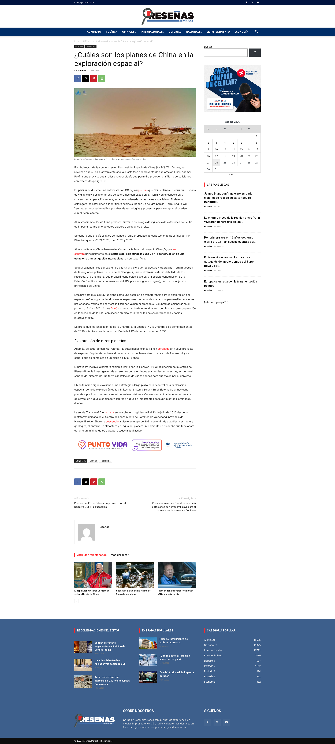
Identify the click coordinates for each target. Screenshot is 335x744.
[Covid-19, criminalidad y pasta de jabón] (148, 677)
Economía (241, 31)
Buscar (208, 46)
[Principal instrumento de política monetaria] (148, 643)
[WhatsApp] (101, 78)
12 (233, 149)
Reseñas (82, 70)
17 (216, 156)
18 (225, 156)
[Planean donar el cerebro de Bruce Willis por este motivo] (177, 575)
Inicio (76, 41)
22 (256, 156)
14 (249, 149)
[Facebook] (246, 2)
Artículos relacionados (92, 555)
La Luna (93, 460)
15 (256, 149)
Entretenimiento (218, 31)
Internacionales (152, 31)
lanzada (109, 412)
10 (216, 149)
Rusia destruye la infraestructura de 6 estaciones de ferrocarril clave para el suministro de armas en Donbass (174, 507)
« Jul (231, 174)
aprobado (163, 348)
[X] (252, 2)
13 (241, 149)
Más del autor (120, 555)
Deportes (175, 31)
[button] (256, 32)
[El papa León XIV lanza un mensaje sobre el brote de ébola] (93, 575)
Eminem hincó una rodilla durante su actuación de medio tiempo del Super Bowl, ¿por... (229, 261)
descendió (112, 421)
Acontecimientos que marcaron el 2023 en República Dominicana (112, 681)
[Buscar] (255, 53)
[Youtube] (258, 2)
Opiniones (129, 31)
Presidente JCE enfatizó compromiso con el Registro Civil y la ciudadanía (100, 505)
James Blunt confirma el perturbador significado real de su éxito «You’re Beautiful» (229, 198)
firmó (114, 308)
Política (111, 31)
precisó (143, 190)
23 (208, 162)
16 (208, 156)
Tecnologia (105, 460)
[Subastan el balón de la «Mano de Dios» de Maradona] (135, 575)
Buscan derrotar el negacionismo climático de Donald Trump (110, 646)
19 (233, 156)
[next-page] (82, 601)
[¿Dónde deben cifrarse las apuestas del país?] (148, 660)
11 (225, 149)
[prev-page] (76, 601)
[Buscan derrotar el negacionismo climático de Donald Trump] (83, 647)
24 (216, 162)
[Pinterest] (93, 78)
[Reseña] (167, 16)
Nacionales (194, 31)
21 (249, 156)
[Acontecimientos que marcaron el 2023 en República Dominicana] (83, 681)
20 (241, 156)
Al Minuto (94, 31)
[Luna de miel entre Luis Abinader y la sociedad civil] (83, 665)
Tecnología (90, 46)
